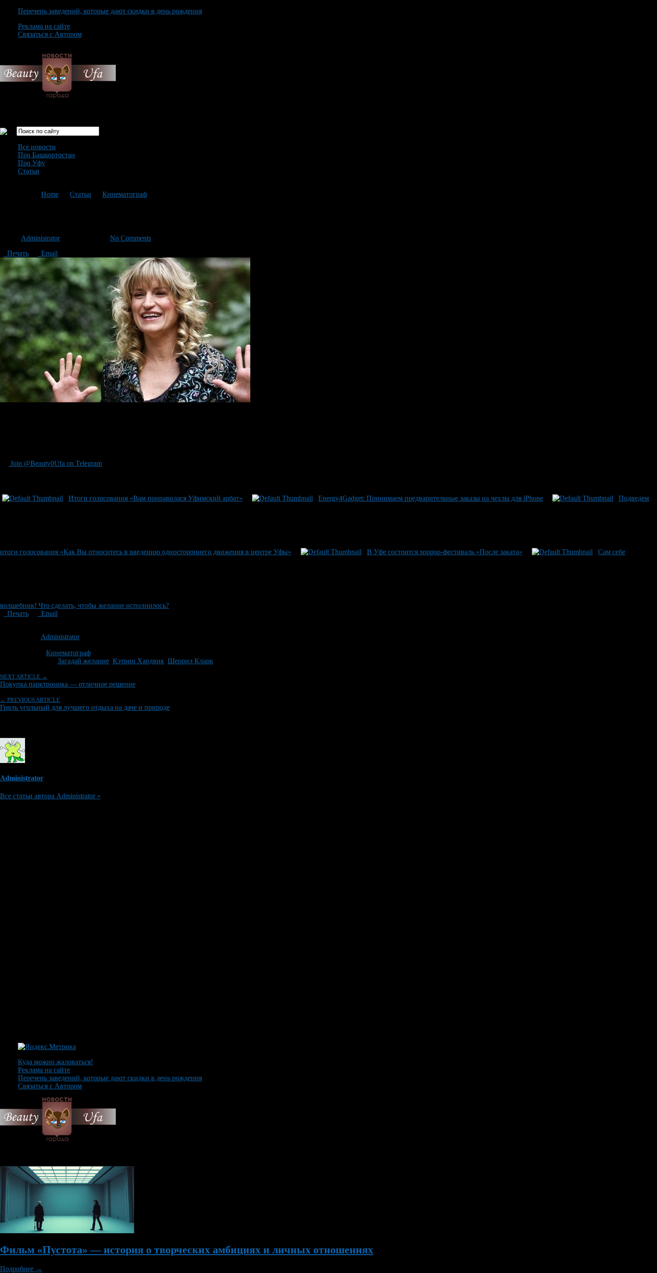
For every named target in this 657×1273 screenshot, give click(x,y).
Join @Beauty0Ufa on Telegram (55, 463)
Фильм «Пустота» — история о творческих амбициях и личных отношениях (186, 1250)
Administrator (40, 238)
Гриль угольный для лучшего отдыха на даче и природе (85, 703)
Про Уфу (31, 163)
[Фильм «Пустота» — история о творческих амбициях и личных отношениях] (67, 1231)
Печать (16, 253)
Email (48, 253)
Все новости (37, 147)
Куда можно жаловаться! (55, 1062)
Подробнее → (21, 1269)
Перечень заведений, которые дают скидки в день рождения (110, 11)
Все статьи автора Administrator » (50, 796)
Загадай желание (83, 661)
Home (50, 194)
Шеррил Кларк (190, 661)
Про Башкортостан (46, 155)
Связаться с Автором (50, 34)
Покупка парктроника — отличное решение (67, 680)
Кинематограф (124, 194)
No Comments (130, 238)
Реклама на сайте (44, 26)
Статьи (28, 171)
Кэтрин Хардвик (138, 661)
